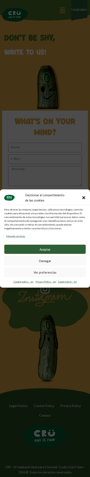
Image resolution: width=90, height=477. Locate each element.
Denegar (45, 261)
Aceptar (45, 249)
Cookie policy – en (23, 281)
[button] (84, 198)
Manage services (15, 236)
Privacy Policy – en (46, 281)
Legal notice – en (67, 281)
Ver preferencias (45, 272)
